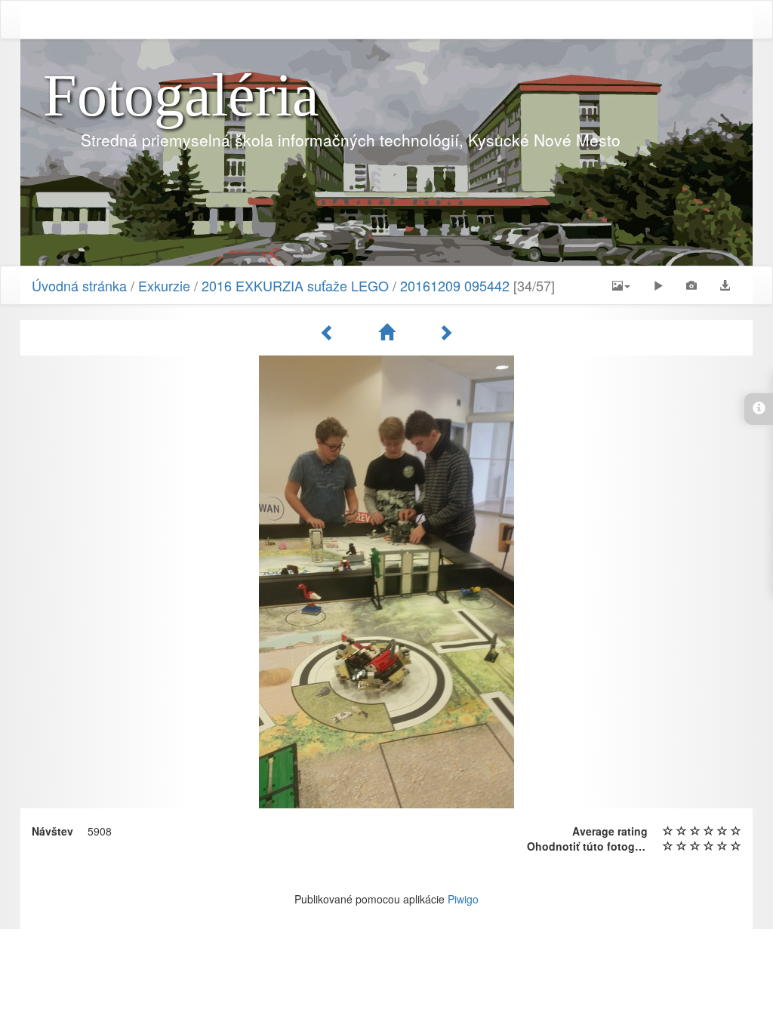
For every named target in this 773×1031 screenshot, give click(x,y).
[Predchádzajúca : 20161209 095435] (329, 332)
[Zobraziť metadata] (691, 285)
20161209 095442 (455, 285)
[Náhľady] (388, 332)
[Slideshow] (658, 285)
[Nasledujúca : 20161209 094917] (445, 332)
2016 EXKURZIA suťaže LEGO (295, 285)
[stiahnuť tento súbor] (724, 285)
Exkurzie (164, 285)
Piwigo (463, 898)
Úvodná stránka (79, 285)
